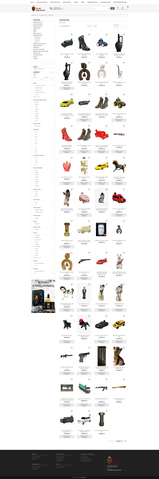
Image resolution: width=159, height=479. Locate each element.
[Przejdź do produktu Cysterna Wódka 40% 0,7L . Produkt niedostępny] (84, 388)
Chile (36, 183)
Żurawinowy (37, 126)
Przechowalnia (59, 460)
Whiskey (37, 118)
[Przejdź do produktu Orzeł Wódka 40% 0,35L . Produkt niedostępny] (67, 166)
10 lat (36, 194)
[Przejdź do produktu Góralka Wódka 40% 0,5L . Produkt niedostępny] (102, 293)
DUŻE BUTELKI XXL (37, 45)
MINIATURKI (36, 47)
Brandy (36, 109)
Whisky (36, 115)
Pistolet (37, 248)
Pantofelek (37, 246)
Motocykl (37, 237)
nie (35, 265)
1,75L (36, 149)
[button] (112, 8)
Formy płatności (84, 457)
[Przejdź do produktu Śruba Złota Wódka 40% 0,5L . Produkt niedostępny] (67, 229)
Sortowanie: (116, 24)
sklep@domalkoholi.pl (114, 470)
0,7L (36, 140)
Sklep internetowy (79, 477)
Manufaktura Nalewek (40, 92)
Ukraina (36, 177)
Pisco (36, 120)
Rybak (36, 255)
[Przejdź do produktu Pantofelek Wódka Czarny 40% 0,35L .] (84, 43)
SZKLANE (36, 42)
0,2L (36, 134)
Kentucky (37, 223)
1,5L (36, 147)
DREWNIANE (37, 38)
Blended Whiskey (39, 210)
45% (36, 160)
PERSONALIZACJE (37, 22)
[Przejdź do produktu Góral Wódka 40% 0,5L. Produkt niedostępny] (119, 293)
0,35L (36, 136)
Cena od (35, 77)
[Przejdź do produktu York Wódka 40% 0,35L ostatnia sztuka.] (119, 356)
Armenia (37, 186)
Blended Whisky (38, 212)
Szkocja (37, 174)
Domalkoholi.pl (34, 15)
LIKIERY (35, 29)
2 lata (36, 196)
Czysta (36, 229)
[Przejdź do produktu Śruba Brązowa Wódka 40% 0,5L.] (102, 419)
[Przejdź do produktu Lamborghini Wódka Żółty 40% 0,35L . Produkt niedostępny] (102, 166)
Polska (36, 172)
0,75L (36, 143)
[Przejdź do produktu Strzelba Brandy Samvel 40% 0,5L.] (119, 388)
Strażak (36, 242)
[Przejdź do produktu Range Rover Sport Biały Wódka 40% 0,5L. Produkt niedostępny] (84, 419)
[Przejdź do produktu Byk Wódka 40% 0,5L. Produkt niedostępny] (67, 324)
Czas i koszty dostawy (85, 458)
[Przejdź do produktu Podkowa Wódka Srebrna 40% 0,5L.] (119, 229)
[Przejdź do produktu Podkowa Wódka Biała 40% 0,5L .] (102, 71)
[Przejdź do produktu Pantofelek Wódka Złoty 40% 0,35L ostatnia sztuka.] (102, 103)
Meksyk (37, 181)
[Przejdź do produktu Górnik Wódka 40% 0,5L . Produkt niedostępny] (84, 293)
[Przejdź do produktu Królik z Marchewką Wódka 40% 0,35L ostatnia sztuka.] (119, 261)
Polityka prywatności (36, 467)
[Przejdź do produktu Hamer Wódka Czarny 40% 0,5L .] (67, 43)
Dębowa (37, 218)
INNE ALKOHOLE (37, 33)
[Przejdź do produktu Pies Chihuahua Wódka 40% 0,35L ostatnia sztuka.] (67, 198)
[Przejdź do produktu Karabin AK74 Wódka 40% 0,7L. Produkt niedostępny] (102, 388)
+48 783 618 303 (112, 466)
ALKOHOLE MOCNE (38, 24)
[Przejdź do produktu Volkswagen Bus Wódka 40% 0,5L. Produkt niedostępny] (84, 198)
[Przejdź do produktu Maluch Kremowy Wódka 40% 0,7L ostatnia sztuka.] (84, 229)
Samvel (36, 94)
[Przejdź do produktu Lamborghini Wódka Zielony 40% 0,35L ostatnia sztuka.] (67, 103)
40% (36, 157)
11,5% (36, 162)
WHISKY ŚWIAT (36, 27)
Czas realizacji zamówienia (86, 460)
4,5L (36, 152)
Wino (36, 111)
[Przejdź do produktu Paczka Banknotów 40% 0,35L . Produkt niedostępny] (84, 166)
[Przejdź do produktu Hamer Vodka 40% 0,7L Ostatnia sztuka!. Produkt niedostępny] (67, 419)
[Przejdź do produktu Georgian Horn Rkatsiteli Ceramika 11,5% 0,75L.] (119, 43)
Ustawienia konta (60, 458)
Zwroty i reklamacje (36, 457)
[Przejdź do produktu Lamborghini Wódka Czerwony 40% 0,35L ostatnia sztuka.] (102, 261)
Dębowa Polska (38, 87)
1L (35, 145)
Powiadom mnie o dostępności (67, 88)
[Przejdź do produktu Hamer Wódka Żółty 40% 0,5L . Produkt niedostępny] (119, 324)
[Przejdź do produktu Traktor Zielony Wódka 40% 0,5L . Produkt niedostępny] (119, 103)
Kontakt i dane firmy (60, 467)
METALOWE (37, 40)
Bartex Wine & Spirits (39, 85)
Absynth (37, 102)
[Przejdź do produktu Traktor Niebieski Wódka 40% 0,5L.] (102, 43)
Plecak (36, 251)
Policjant (37, 244)
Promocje (35, 58)
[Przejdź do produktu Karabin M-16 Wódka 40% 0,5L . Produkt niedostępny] (67, 356)
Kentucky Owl (38, 90)
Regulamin (34, 458)
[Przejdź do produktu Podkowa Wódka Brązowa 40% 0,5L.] (84, 71)
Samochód (37, 235)
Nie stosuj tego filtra (39, 263)
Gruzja (36, 179)
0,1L (36, 131)
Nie (36, 204)
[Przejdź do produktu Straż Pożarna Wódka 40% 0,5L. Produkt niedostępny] (119, 198)
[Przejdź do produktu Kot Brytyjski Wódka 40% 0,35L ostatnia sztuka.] (102, 198)
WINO (34, 31)
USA (36, 170)
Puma (36, 253)
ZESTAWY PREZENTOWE (39, 43)
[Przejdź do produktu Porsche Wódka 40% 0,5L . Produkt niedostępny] (102, 324)
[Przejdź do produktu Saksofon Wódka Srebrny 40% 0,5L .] (119, 71)
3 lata (36, 191)
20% (36, 164)
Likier (36, 106)
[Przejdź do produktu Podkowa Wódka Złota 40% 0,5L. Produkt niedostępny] (67, 261)
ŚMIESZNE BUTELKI (43, 15)
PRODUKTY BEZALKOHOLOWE (40, 51)
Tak (36, 202)
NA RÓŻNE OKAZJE (37, 54)
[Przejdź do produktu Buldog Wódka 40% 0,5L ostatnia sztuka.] (84, 324)
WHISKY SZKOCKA (37, 26)
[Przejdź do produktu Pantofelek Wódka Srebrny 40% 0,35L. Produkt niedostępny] (84, 134)
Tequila (36, 113)
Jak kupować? (35, 468)
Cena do (46, 77)
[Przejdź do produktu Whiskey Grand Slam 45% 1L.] (102, 229)
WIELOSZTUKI (36, 53)
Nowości (35, 56)
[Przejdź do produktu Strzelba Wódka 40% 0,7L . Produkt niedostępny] (119, 134)
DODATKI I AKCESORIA (38, 49)
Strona (88, 26)
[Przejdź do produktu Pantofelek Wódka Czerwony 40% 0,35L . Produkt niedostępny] (67, 134)
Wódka (36, 104)
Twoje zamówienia (60, 457)
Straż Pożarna (38, 239)
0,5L (36, 138)
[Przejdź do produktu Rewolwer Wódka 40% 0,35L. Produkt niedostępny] (84, 261)
